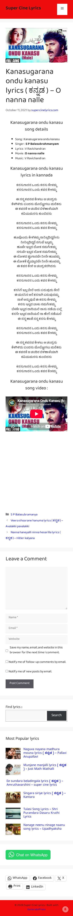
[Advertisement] (36, 469)
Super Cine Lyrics (23, 9)
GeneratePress (36, 910)
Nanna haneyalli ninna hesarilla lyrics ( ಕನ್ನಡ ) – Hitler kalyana (33, 536)
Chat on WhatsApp (32, 854)
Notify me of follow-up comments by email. (37, 662)
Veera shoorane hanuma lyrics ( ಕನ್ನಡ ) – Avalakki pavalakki (34, 524)
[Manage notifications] (65, 909)
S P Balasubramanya (24, 515)
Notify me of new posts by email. (30, 672)
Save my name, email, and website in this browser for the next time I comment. (36, 650)
